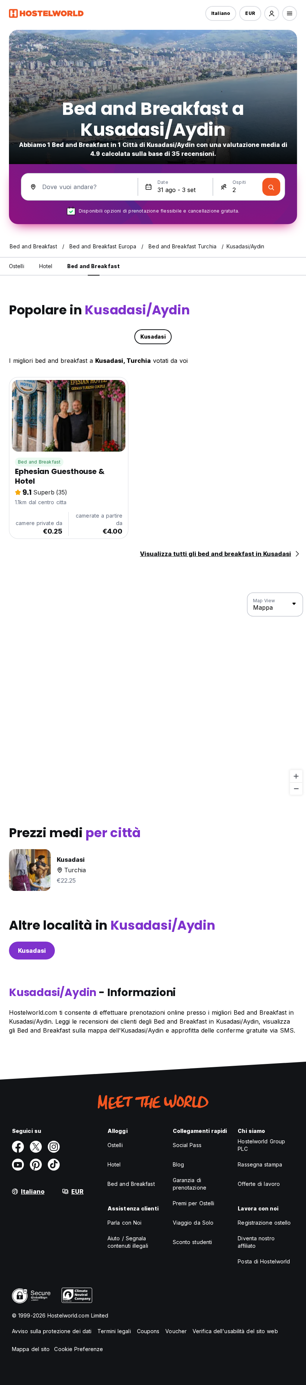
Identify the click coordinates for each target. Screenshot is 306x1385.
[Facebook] (18, 1147)
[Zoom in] (296, 776)
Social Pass (187, 1145)
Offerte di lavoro (259, 1184)
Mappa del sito (31, 1349)
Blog (178, 1164)
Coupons (148, 1331)
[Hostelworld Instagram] (54, 1147)
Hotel (114, 1164)
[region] (153, 694)
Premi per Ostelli (194, 1203)
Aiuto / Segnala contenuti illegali (127, 1242)
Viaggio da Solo (193, 1222)
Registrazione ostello (264, 1222)
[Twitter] (36, 1147)
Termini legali (114, 1331)
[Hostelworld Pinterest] (36, 1165)
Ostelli (115, 1145)
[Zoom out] (296, 788)
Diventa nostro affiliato (256, 1242)
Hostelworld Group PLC (261, 1145)
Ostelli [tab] (16, 266)
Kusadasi (32, 950)
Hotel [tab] (46, 266)
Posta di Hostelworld (264, 1261)
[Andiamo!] (271, 187)
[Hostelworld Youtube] (18, 1165)
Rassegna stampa (260, 1164)
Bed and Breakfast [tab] (93, 266)
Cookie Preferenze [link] (78, 1349)
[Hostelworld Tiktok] (54, 1165)
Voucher (176, 1331)
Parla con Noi (124, 1222)
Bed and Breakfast (39, 462)
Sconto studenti (192, 1242)
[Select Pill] (271, 13)
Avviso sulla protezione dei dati (51, 1331)
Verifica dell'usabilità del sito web (235, 1331)
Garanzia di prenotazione (189, 1184)
